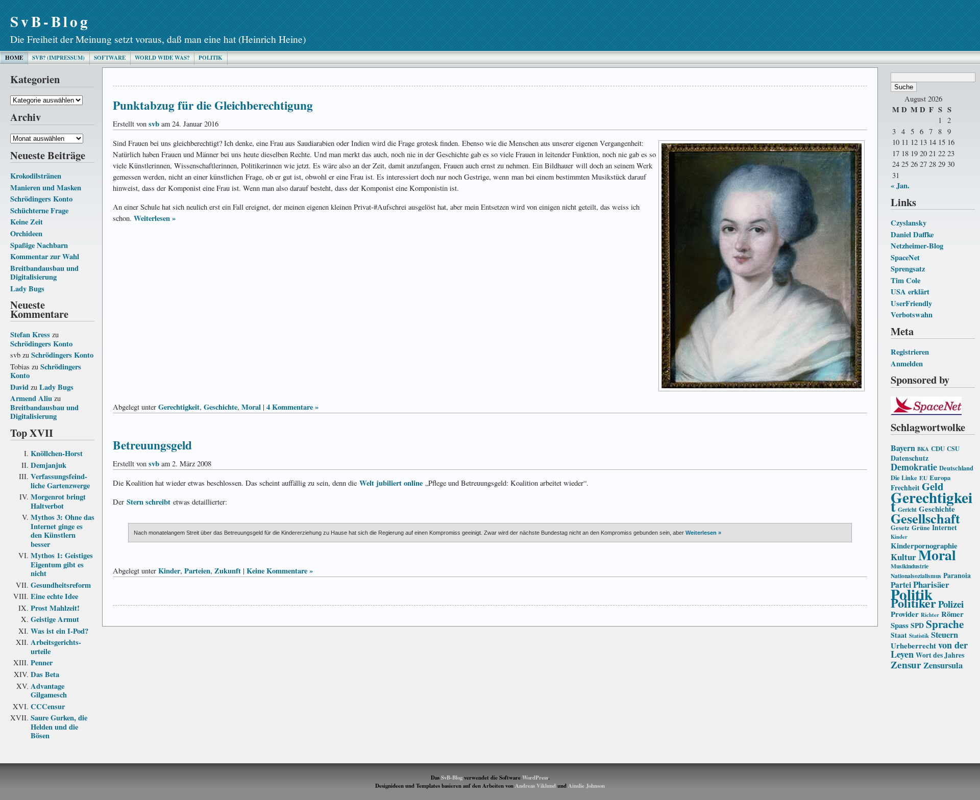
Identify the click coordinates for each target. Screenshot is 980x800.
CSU (953, 448)
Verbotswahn (912, 314)
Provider (905, 613)
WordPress (535, 777)
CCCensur (48, 706)
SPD (917, 625)
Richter (930, 615)
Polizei (951, 604)
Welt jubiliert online (391, 483)
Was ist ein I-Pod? (59, 631)
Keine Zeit (26, 221)
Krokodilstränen (35, 175)
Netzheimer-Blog (917, 245)
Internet (944, 527)
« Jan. (900, 185)
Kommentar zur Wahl (44, 256)
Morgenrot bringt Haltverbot (58, 501)
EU (923, 477)
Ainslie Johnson (586, 786)
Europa (939, 477)
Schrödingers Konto (41, 198)
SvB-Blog (50, 21)
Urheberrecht (913, 645)
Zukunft (227, 570)
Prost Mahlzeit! (55, 608)
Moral (937, 554)
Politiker (913, 603)
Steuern (944, 635)
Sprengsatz (908, 268)
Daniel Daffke (912, 234)
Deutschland (956, 467)
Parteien (197, 570)
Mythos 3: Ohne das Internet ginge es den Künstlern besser (62, 530)
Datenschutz (909, 458)
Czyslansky (908, 222)
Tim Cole (905, 280)
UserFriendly (911, 303)
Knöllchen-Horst (57, 453)
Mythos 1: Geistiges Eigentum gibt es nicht (62, 564)
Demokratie (914, 466)
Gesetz (900, 527)
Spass (900, 625)
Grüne (921, 527)
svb (154, 123)
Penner (42, 662)
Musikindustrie (909, 566)
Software (110, 58)
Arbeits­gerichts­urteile (56, 647)
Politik (211, 58)
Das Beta (45, 674)
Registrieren (910, 351)
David (19, 387)
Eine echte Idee (54, 596)
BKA (923, 449)
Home (14, 58)
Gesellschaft (925, 518)
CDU (938, 448)
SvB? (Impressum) (58, 58)
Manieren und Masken (45, 187)
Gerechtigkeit (931, 501)
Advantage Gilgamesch (49, 691)
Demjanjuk (48, 465)
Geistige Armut (55, 619)
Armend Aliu (31, 398)
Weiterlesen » (155, 218)
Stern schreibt (148, 501)
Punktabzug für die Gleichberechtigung (213, 105)
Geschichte (220, 407)
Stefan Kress (30, 334)
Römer (952, 613)
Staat (899, 635)
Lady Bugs (27, 288)
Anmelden (907, 363)
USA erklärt (910, 291)
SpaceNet (905, 257)
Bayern (903, 448)
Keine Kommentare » (280, 570)
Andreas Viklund (535, 786)
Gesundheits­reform (61, 585)
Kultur (903, 557)
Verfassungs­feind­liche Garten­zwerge (60, 481)
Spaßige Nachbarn (39, 245)
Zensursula (943, 665)
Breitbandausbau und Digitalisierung (44, 273)
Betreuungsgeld (152, 445)
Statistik (919, 636)
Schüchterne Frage (39, 210)
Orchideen (26, 233)
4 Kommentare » (292, 407)
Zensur (906, 664)
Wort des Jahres (940, 655)
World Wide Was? (162, 58)
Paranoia (957, 575)
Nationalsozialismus (916, 575)
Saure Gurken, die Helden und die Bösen (59, 726)
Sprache (945, 624)
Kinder (899, 537)
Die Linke (904, 477)
